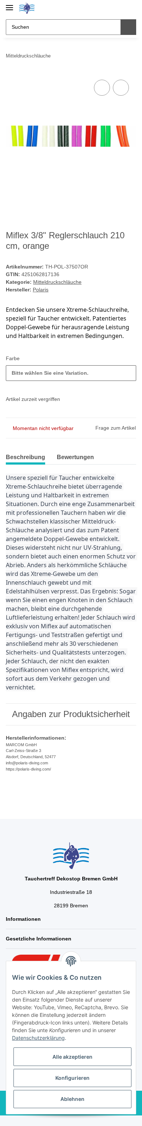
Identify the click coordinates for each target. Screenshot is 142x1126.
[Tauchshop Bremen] (27, 8)
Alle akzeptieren (72, 1057)
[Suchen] (128, 27)
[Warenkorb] (130, 8)
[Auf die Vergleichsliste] (102, 88)
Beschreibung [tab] (25, 457)
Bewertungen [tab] (75, 457)
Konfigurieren (72, 1078)
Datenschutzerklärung (38, 1038)
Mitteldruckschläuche (57, 282)
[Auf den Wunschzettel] (121, 88)
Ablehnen (72, 1099)
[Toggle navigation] (9, 4)
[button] (107, 8)
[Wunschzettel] (118, 8)
